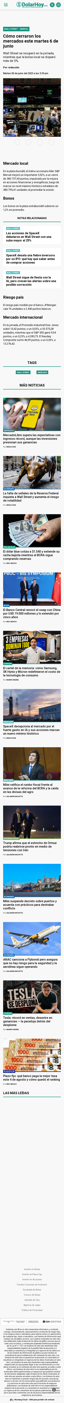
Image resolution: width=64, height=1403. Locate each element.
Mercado (42, 372)
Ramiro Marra (11, 680)
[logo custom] (32, 5)
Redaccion (9, 447)
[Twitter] (52, 4)
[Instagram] (58, 4)
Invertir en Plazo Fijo (32, 1274)
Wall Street (23, 372)
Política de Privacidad (32, 1310)
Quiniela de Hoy (32, 1300)
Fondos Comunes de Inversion (32, 1284)
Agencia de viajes (32, 1305)
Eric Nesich (10, 563)
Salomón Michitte (13, 796)
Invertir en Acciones (32, 1279)
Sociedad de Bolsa (32, 1289)
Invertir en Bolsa (32, 1269)
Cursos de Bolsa (32, 1294)
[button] (5, 5)
